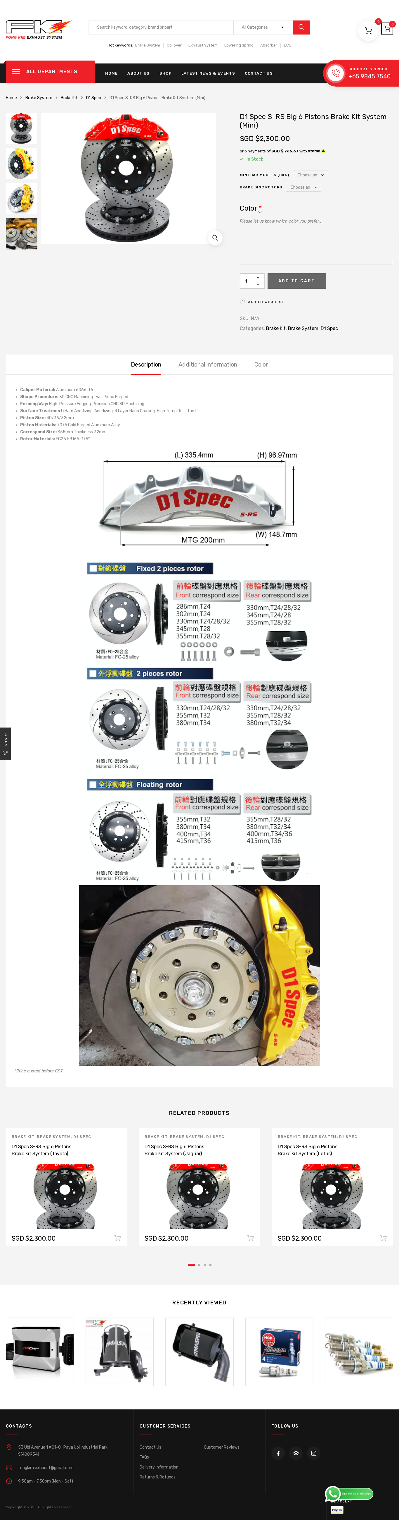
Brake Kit (69, 97)
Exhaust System (203, 45)
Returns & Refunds (158, 1477)
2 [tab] (199, 1265)
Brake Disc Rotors (261, 187)
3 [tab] (205, 1265)
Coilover (174, 45)
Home (111, 73)
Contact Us (259, 73)
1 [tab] (191, 1265)
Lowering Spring (239, 45)
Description (146, 364)
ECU (288, 45)
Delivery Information (159, 1467)
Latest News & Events (208, 73)
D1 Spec (93, 97)
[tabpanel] (66, 1187)
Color (261, 364)
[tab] (146, 364)
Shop (165, 73)
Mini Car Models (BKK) (264, 175)
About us (138, 73)
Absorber (268, 45)
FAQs (144, 1457)
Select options (117, 1239)
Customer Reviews (222, 1447)
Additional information (207, 364)
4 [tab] (210, 1265)
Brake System (147, 45)
